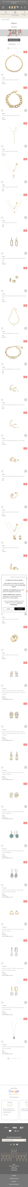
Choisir (8, 609)
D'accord (20, 609)
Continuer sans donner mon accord (17, 577)
